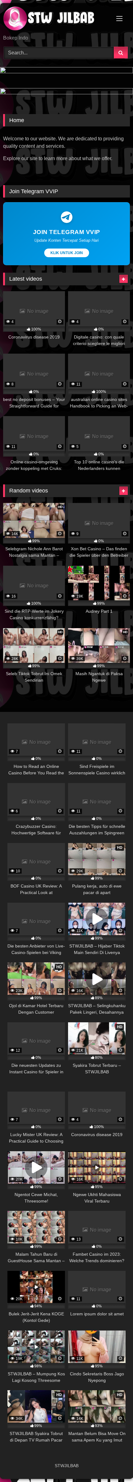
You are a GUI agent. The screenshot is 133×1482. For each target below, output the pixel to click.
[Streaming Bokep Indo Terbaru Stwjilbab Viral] (54, 19)
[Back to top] (114, 1464)
